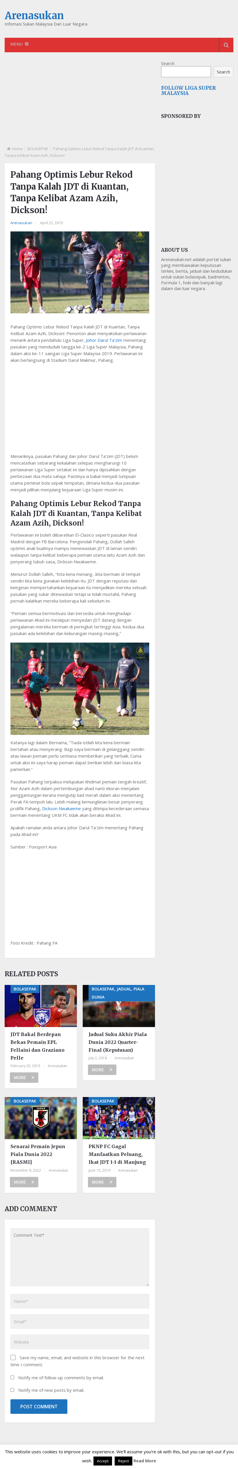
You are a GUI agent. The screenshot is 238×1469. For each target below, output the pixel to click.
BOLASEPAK (38, 148)
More (20, 1077)
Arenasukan (34, 16)
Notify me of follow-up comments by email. (61, 1377)
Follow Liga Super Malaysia (188, 90)
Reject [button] (123, 1460)
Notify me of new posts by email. (51, 1390)
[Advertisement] (80, 104)
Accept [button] (103, 1460)
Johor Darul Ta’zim (104, 340)
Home (17, 148)
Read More (145, 1460)
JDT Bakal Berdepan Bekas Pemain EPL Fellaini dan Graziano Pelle (37, 1046)
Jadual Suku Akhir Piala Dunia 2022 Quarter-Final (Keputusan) (118, 1042)
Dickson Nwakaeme (61, 808)
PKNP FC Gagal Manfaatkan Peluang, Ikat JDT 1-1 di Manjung (117, 1154)
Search (167, 63)
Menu (16, 44)
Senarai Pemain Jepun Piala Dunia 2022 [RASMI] (37, 1154)
